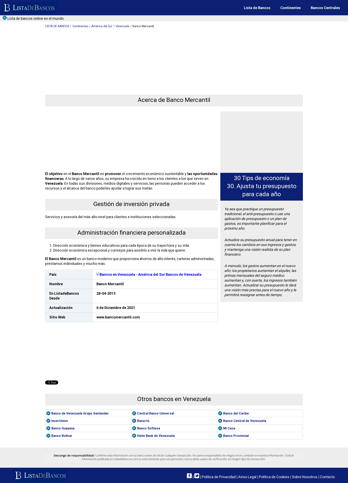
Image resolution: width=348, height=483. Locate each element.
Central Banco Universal (155, 413)
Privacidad (219, 477)
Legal (247, 477)
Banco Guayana (63, 428)
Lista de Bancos (257, 8)
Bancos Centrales (325, 8)
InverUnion (59, 421)
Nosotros (304, 477)
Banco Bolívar (61, 436)
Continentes (290, 8)
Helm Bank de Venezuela (156, 436)
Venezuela (122, 26)
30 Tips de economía (262, 177)
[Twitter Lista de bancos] (196, 477)
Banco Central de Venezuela (244, 421)
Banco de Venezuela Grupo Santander (80, 413)
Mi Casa (229, 428)
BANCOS (57, 26)
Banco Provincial (236, 436)
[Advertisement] (166, 58)
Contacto (327, 477)
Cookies (274, 477)
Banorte (143, 421)
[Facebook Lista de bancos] (189, 477)
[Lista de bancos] (29, 7)
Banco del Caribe (236, 413)
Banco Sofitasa (148, 428)
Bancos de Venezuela (183, 274)
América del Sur (101, 26)
